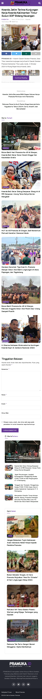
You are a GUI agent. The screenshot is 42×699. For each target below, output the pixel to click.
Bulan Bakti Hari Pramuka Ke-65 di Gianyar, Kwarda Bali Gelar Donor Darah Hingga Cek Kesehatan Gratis (19, 155)
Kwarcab (12, 570)
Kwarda (28, 19)
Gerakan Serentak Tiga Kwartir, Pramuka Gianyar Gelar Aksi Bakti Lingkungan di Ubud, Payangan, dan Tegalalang (20, 269)
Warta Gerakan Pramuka (13, 695)
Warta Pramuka (20, 692)
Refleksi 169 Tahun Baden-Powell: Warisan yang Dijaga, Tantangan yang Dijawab (22, 612)
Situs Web (5, 413)
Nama (4, 395)
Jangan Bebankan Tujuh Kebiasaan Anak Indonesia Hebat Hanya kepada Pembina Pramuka (21, 542)
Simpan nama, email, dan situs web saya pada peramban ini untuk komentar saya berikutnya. (19, 423)
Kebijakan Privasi (7, 692)
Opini (10, 536)
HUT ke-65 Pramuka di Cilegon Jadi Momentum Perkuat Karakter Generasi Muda (21, 231)
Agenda (11, 605)
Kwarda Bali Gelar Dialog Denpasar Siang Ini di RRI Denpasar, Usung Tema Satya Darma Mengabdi (21, 194)
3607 (13, 22)
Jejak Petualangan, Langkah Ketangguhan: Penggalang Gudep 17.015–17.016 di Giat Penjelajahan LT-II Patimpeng (26, 477)
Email (4, 404)
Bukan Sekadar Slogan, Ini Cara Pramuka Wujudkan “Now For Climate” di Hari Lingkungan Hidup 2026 (22, 577)
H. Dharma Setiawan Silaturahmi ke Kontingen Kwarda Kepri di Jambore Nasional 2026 (20, 346)
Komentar (5, 369)
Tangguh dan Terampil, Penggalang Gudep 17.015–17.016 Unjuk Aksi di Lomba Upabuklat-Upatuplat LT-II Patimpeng (26, 488)
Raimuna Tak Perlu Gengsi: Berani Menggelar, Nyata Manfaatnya (21, 645)
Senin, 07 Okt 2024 (18, 19)
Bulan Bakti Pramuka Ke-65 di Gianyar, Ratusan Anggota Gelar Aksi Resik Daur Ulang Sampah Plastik (21, 308)
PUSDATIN (5, 19)
